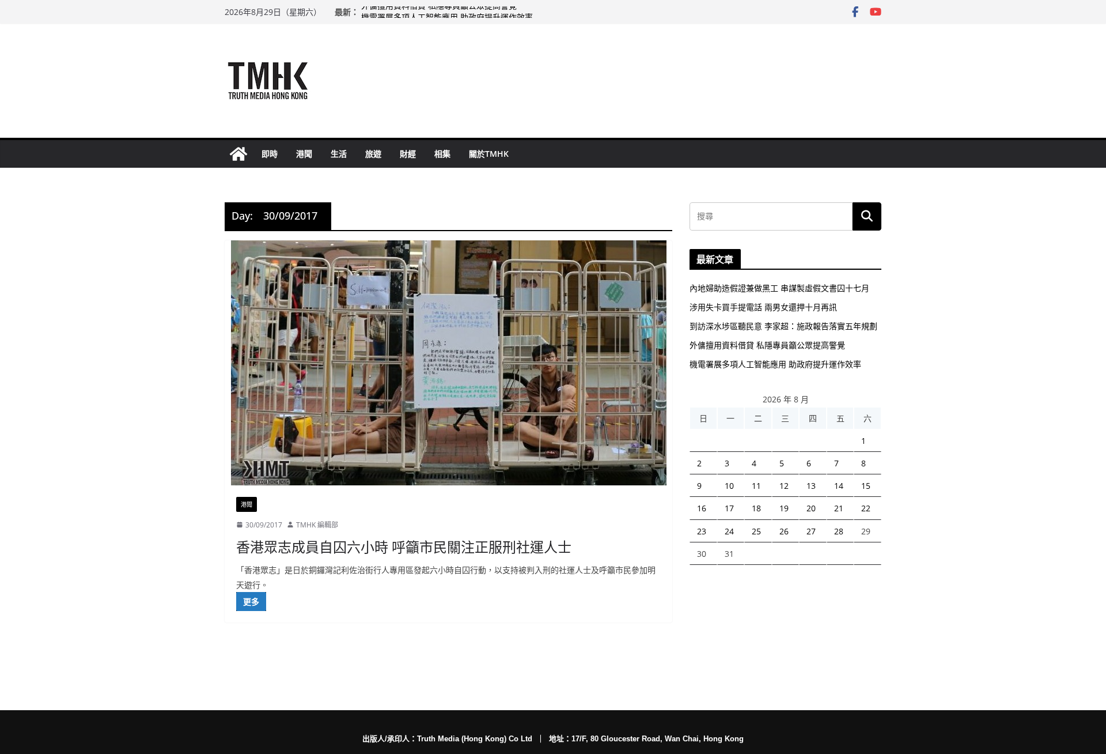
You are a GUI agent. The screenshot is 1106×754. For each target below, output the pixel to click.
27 (811, 531)
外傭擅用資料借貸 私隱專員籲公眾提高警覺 (439, 11)
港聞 (304, 153)
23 (701, 531)
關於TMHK (489, 153)
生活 (339, 153)
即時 (270, 153)
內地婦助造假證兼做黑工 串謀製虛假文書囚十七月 (779, 287)
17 (729, 508)
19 (784, 508)
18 (756, 508)
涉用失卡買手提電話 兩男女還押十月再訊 (763, 306)
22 (865, 508)
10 (729, 485)
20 (811, 508)
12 (784, 485)
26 (784, 531)
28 (838, 531)
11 (756, 485)
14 (838, 485)
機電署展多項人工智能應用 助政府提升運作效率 (775, 364)
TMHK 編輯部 (317, 525)
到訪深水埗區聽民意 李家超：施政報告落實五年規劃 (783, 326)
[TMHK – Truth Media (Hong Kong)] (238, 154)
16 (701, 508)
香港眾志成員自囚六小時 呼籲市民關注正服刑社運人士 (403, 546)
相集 (442, 153)
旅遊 (373, 153)
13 (811, 485)
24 (729, 531)
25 (756, 531)
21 (838, 508)
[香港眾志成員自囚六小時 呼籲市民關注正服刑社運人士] (448, 362)
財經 (408, 153)
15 (865, 485)
